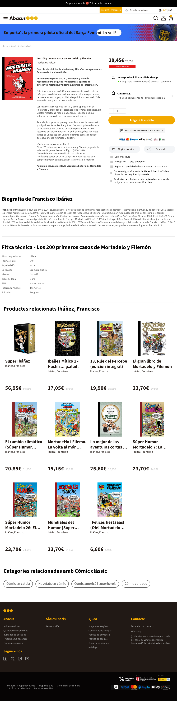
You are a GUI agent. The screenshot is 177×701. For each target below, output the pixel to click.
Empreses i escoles (13, 643)
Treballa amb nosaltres (15, 639)
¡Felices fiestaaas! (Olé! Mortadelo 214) (107, 527)
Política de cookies (98, 639)
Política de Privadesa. (160, 643)
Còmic (14, 46)
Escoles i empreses (111, 10)
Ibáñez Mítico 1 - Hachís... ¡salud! (63, 364)
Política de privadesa (99, 635)
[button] (163, 19)
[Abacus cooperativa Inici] (24, 21)
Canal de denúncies (98, 643)
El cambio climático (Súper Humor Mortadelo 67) (23, 447)
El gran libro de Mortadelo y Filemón (152, 364)
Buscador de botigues (14, 635)
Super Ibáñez (17, 361)
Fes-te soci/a (52, 626)
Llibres (5, 46)
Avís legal (93, 647)
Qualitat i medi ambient (15, 630)
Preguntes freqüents (99, 626)
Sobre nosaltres (11, 626)
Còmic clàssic (26, 46)
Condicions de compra (99, 630)
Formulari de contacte (142, 626)
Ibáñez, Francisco (46, 62)
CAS (170, 10)
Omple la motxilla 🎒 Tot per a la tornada (89, 3)
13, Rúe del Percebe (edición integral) (108, 364)
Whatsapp (136, 631)
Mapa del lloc (46, 685)
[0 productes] (171, 20)
